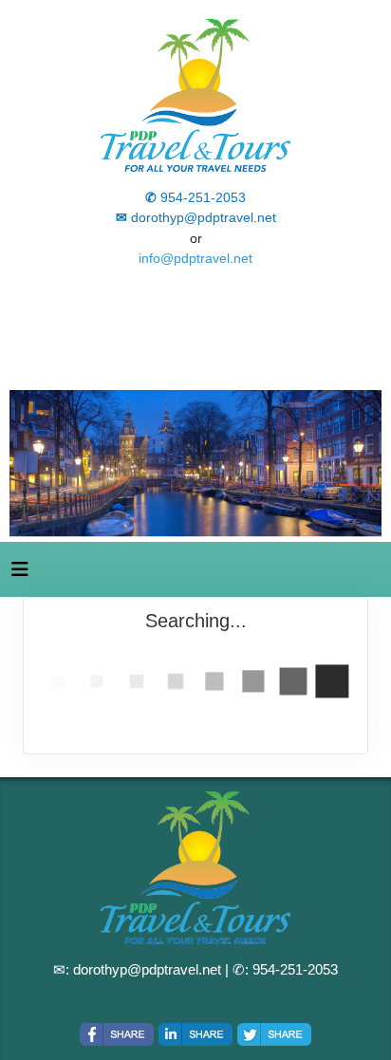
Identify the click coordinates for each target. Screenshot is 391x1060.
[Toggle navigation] (20, 574)
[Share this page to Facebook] (117, 1034)
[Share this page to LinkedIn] (195, 1034)
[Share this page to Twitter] (274, 1034)
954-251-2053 (295, 969)
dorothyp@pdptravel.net (147, 969)
